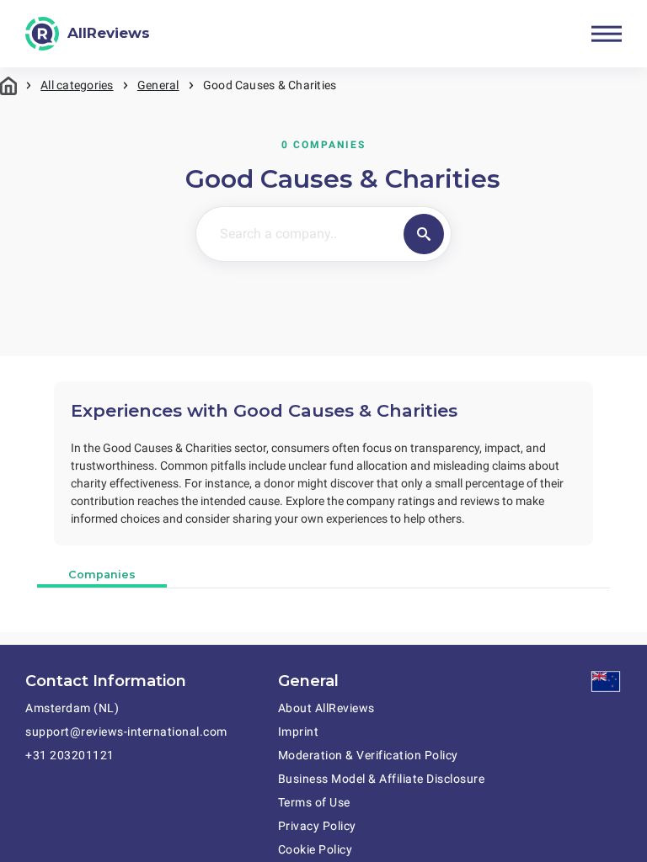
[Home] (8, 85)
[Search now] (424, 234)
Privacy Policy (317, 826)
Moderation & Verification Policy (368, 755)
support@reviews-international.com (126, 731)
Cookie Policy (315, 849)
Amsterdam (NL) (72, 708)
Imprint (298, 731)
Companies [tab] (102, 574)
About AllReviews (326, 708)
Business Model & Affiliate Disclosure (381, 778)
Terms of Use (314, 802)
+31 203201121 (70, 755)
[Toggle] (606, 33)
